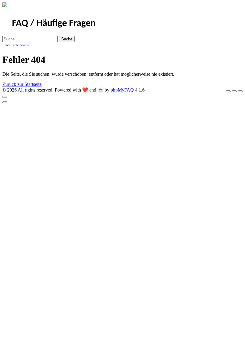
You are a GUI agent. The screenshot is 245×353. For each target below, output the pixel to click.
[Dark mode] (234, 91)
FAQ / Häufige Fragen (54, 23)
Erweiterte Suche (16, 45)
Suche (66, 39)
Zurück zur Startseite (22, 84)
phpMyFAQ (122, 89)
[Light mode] (228, 91)
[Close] (4, 97)
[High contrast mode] (240, 91)
